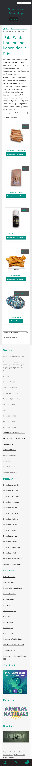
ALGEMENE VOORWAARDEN (14, 433)
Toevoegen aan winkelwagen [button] (16, 154)
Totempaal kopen (9, 650)
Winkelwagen (24, 761)
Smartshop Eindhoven (11, 519)
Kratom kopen (8, 628)
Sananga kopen (8, 599)
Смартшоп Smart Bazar (11, 564)
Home (7, 29)
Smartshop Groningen (11, 513)
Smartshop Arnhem (10, 536)
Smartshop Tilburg (10, 542)
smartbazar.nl (13, 393)
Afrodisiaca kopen (9, 611)
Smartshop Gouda (9, 530)
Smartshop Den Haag (11, 496)
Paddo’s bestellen (9, 594)
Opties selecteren (16, 321)
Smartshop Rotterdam (11, 502)
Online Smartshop (9, 577)
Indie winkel (7, 605)
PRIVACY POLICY (9, 450)
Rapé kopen (7, 616)
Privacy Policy (8, 755)
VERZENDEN (8, 444)
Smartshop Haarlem (10, 491)
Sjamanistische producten (19, 29)
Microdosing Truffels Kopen (13, 639)
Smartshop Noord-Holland (12, 559)
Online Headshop (9, 582)
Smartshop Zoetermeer (11, 547)
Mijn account (5, 762)
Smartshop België (9, 553)
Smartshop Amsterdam (11, 485)
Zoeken (16, 762)
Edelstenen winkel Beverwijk (13, 645)
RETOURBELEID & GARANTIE (14, 438)
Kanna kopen (8, 622)
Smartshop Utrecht (10, 508)
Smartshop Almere (10, 525)
